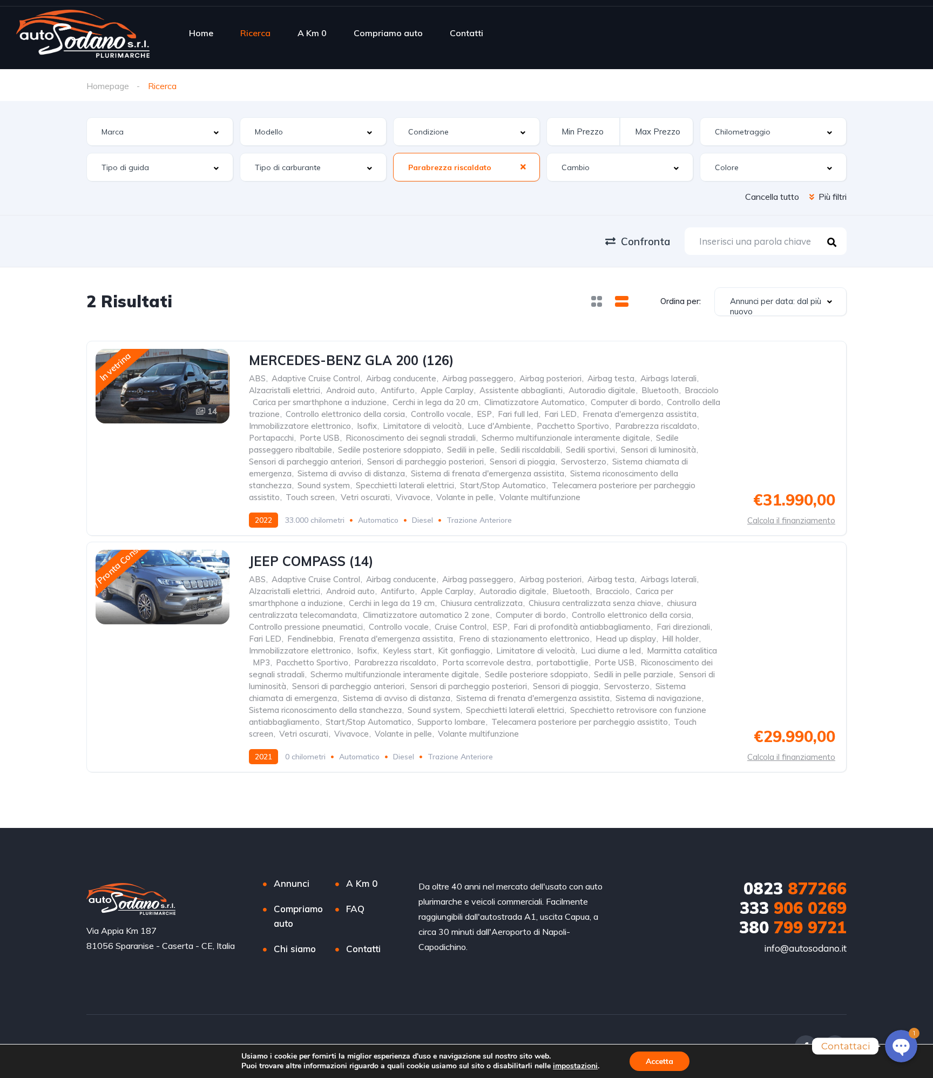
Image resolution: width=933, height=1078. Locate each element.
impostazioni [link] (575, 1066)
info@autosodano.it (805, 948)
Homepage (107, 85)
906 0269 (793, 908)
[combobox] (159, 131)
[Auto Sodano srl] (83, 33)
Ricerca (255, 33)
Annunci (291, 883)
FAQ (355, 908)
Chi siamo (295, 948)
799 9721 (793, 927)
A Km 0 (312, 33)
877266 (795, 888)
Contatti (466, 33)
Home (201, 33)
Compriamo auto (388, 33)
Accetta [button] (659, 1061)
